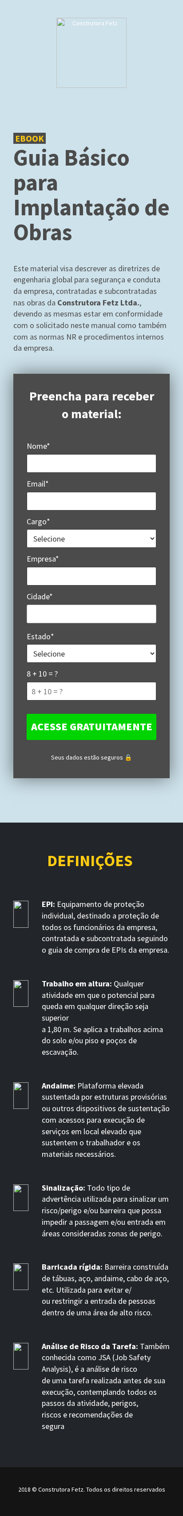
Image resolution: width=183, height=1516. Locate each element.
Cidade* (40, 596)
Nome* (38, 446)
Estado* (40, 636)
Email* (38, 484)
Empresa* (43, 559)
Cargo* (38, 521)
